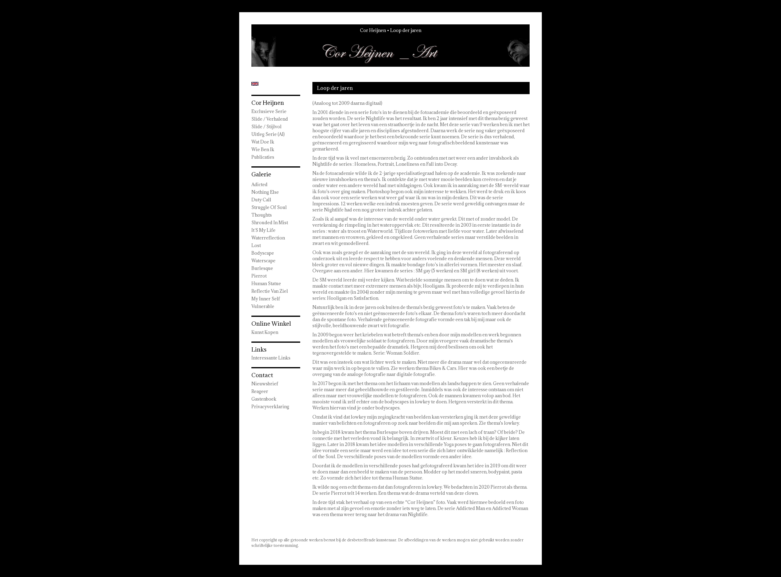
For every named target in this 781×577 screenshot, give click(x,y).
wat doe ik (262, 142)
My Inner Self (265, 299)
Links (259, 349)
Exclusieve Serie (268, 111)
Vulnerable (262, 306)
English (254, 84)
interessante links (270, 358)
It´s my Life (263, 230)
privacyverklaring (270, 406)
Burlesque (262, 268)
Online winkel (271, 323)
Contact (262, 375)
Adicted (259, 184)
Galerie (261, 174)
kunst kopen (264, 332)
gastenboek (263, 399)
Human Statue (266, 283)
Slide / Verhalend (269, 119)
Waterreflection (268, 238)
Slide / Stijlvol (266, 126)
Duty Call (261, 200)
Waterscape (263, 261)
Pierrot (259, 276)
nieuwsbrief (264, 384)
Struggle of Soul (269, 207)
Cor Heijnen (373, 30)
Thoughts (261, 215)
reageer (259, 391)
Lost (256, 245)
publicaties (262, 157)
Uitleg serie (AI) (268, 134)
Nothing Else (265, 192)
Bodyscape (262, 253)
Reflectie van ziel (269, 291)
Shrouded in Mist (269, 222)
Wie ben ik (262, 149)
